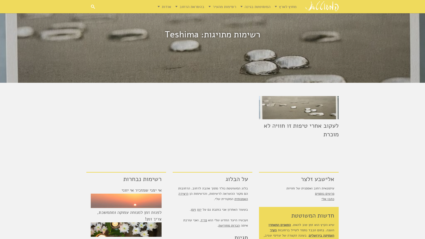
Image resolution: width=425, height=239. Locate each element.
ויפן (193, 209)
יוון (199, 209)
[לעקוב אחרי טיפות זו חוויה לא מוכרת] (299, 107)
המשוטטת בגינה (257, 6)
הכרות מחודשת (229, 225)
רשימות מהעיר (224, 6)
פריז (204, 220)
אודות (166, 6)
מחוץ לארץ (288, 6)
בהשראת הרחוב (192, 6)
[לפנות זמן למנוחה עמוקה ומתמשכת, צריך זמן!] (126, 229)
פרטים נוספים (324, 193)
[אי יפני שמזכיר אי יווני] (126, 201)
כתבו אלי (327, 199)
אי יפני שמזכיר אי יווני (142, 190)
